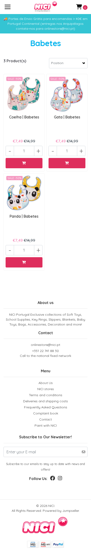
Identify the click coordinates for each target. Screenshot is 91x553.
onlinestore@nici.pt (45, 345)
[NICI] (46, 7)
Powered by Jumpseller (61, 511)
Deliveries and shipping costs (45, 401)
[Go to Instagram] (60, 479)
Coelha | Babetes (24, 117)
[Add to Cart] (24, 163)
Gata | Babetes (67, 117)
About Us (45, 383)
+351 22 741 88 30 (45, 353)
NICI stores (45, 389)
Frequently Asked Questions (45, 407)
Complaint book (45, 413)
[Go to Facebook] (52, 479)
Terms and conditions (45, 395)
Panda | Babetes (24, 216)
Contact (45, 419)
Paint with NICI (46, 425)
